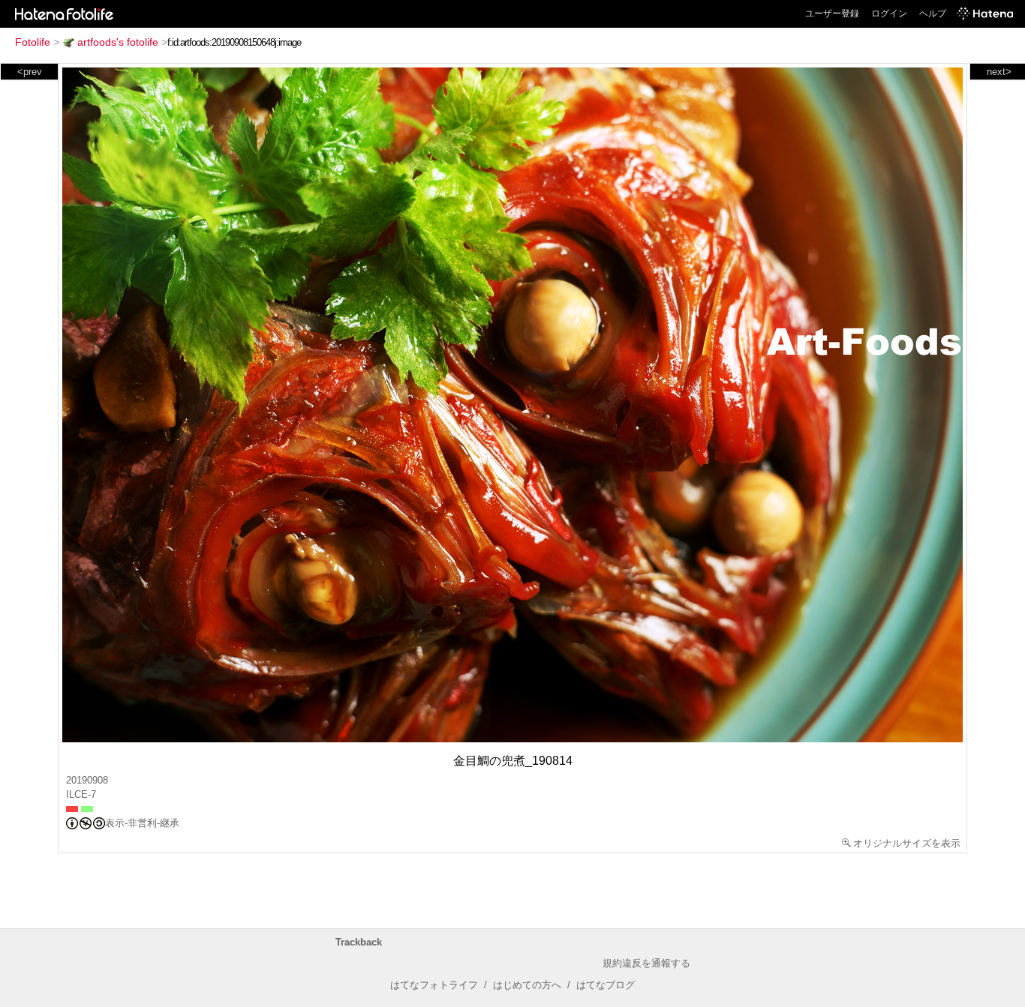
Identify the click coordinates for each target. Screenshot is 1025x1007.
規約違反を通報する (646, 963)
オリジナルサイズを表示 (906, 843)
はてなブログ (605, 985)
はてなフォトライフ (434, 985)
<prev (29, 71)
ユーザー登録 (832, 13)
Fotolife (32, 42)
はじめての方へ (527, 985)
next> (999, 71)
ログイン (889, 13)
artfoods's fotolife (117, 42)
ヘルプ (932, 13)
